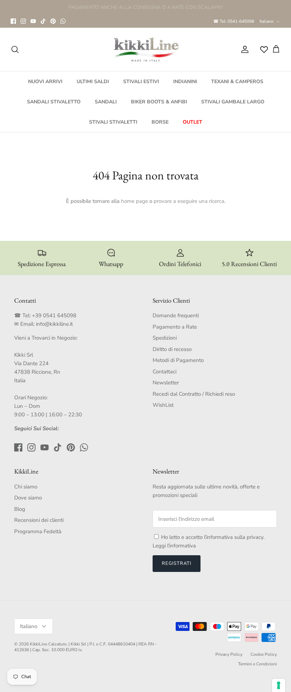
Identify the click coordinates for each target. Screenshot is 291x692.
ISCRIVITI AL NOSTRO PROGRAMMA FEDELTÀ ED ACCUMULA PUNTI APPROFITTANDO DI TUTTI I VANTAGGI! (145, 10)
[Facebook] (13, 21)
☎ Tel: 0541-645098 (233, 21)
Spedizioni (165, 337)
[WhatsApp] (63, 21)
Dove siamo (28, 497)
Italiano (266, 21)
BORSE (160, 122)
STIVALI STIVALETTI (113, 122)
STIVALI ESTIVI (141, 81)
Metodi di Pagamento (178, 360)
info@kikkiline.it (54, 324)
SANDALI (106, 101)
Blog (19, 509)
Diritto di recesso (172, 349)
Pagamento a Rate (175, 326)
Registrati (176, 563)
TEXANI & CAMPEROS (237, 81)
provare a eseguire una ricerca (189, 201)
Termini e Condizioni (257, 664)
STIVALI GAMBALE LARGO (232, 101)
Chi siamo (25, 486)
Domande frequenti (176, 315)
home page (134, 201)
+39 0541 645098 (54, 315)
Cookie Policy (264, 654)
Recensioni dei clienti (39, 520)
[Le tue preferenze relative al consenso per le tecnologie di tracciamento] (278, 685)
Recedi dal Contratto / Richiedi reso (194, 394)
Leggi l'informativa (174, 545)
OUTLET (192, 122)
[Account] (243, 49)
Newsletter (166, 382)
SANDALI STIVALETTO (54, 101)
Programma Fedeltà (37, 531)
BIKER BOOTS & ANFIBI (159, 101)
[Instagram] (23, 21)
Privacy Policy (228, 654)
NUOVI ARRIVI (45, 81)
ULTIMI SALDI (93, 81)
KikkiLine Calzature (48, 644)
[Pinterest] (53, 21)
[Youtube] (33, 21)
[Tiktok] (43, 21)
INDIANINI (185, 81)
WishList (163, 405)
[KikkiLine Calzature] (145, 49)
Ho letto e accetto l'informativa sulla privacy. (212, 537)
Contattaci (164, 371)
